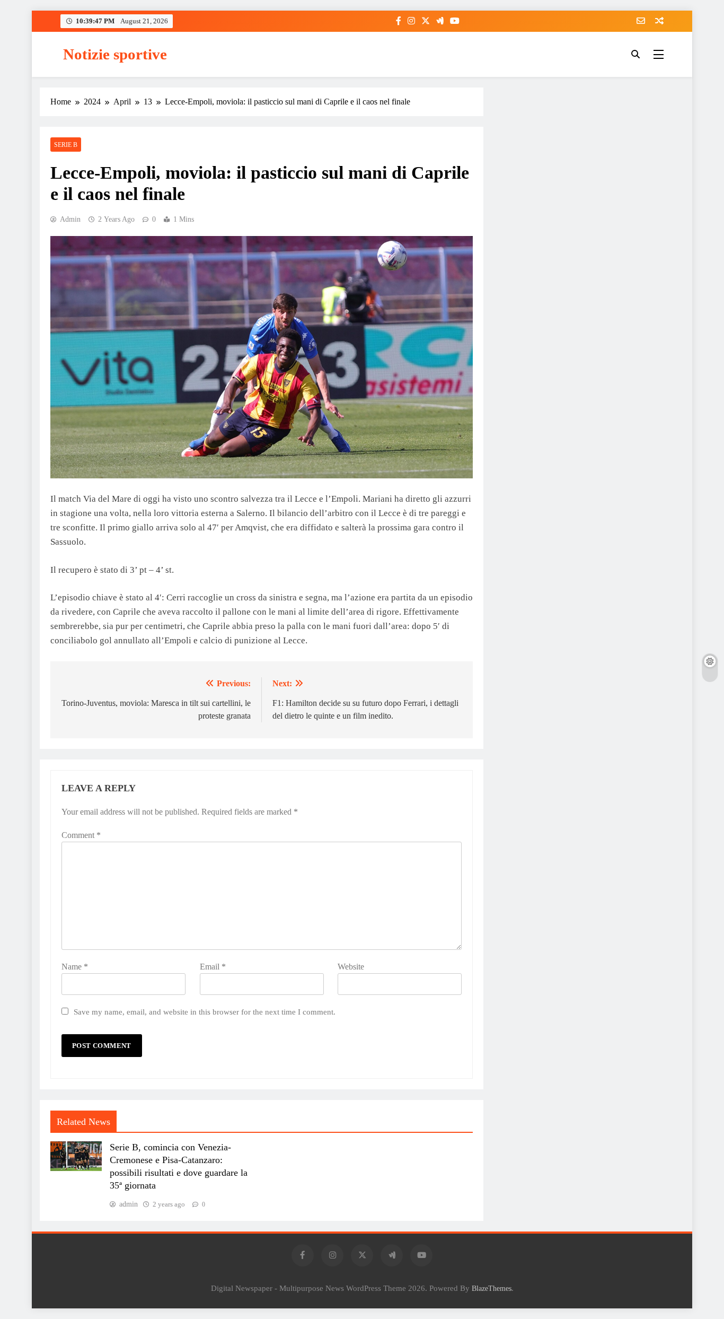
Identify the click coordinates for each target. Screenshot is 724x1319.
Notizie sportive (115, 54)
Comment (81, 835)
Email (213, 966)
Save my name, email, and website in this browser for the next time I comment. (204, 1011)
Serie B (65, 145)
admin (70, 219)
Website (351, 966)
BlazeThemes (491, 1288)
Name (74, 966)
